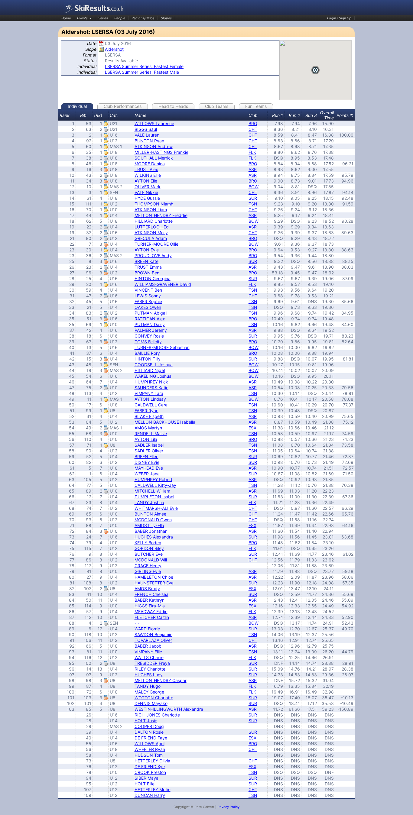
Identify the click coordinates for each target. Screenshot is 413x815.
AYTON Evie (147, 249)
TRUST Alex (146, 169)
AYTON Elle (146, 180)
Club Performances (122, 106)
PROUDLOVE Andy (153, 255)
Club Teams (216, 106)
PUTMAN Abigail (151, 312)
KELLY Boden (148, 542)
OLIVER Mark (148, 186)
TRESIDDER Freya (152, 663)
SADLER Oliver (149, 450)
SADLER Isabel (149, 445)
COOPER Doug (149, 726)
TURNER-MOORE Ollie (156, 244)
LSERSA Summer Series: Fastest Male (142, 72)
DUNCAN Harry (150, 795)
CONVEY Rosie (149, 335)
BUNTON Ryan (149, 140)
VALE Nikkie (146, 192)
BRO (253, 123)
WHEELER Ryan (150, 749)
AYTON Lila (146, 439)
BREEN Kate (146, 261)
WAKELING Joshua (153, 376)
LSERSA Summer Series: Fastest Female (144, 66)
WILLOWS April (149, 743)
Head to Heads (173, 106)
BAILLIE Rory (147, 353)
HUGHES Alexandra (154, 536)
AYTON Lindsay (150, 399)
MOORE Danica (150, 163)
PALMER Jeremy (151, 330)
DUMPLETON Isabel (154, 496)
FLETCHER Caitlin (152, 617)
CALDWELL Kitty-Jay (155, 485)
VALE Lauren (147, 134)
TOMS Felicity (148, 341)
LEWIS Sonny (148, 295)
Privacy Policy (228, 807)
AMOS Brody (147, 588)
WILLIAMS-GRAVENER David (163, 284)
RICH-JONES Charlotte (157, 714)
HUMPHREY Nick (151, 381)
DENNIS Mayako (151, 703)
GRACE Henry (148, 565)
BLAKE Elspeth (149, 416)
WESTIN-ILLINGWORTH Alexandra (169, 709)
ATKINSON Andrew (154, 146)
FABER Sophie (148, 301)
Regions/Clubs (143, 18)
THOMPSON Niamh (154, 203)
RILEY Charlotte (150, 668)
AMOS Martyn (148, 427)
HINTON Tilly (148, 358)
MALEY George (149, 691)
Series (103, 18)
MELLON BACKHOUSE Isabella (165, 422)
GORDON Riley (149, 548)
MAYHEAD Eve (149, 468)
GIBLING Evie (148, 571)
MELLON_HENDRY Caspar (161, 680)
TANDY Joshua (149, 502)
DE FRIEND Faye (151, 737)
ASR (253, 169)
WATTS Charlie (149, 657)
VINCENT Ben (148, 290)
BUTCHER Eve (149, 554)
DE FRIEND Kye (150, 766)
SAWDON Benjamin (153, 634)
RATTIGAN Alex (150, 318)
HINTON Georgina (153, 278)
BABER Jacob (148, 645)
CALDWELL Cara (151, 404)
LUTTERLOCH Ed (152, 226)
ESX (252, 427)
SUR (253, 198)
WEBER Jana (147, 473)
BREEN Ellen (146, 456)
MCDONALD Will (151, 559)
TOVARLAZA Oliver (153, 640)
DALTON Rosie (149, 732)
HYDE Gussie (147, 198)
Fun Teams (256, 106)
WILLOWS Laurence (154, 123)
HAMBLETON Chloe (154, 577)
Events (82, 18)
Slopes (166, 18)
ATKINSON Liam (151, 209)
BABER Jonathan (151, 531)
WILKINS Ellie (148, 175)
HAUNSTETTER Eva (154, 582)
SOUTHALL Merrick (154, 157)
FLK (252, 152)
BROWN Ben (147, 272)
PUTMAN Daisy (150, 324)
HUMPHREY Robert (153, 479)
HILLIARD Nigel (150, 370)
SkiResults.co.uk (94, 8)
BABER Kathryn (149, 600)
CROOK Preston (150, 772)
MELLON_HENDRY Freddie (161, 215)
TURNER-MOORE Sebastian (162, 347)
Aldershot (114, 49)
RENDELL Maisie (151, 433)
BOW (254, 186)
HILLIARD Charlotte (154, 221)
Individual (77, 106)
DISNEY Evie (147, 462)
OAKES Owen (148, 307)
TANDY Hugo (148, 686)
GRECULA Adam (151, 238)
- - (137, 623)
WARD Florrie (147, 628)
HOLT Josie (146, 720)
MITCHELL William (152, 490)
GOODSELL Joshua (154, 364)
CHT (253, 129)
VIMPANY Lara (149, 393)
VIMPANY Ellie (148, 651)
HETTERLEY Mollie (153, 789)
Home (66, 18)
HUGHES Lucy (149, 674)
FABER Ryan (146, 410)
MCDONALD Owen (153, 519)
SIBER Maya (146, 778)
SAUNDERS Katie (151, 387)
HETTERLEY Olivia (152, 760)
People (119, 18)
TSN (253, 203)
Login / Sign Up (339, 18)
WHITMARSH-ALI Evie (156, 508)
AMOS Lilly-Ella (149, 525)
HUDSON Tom (149, 755)
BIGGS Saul (146, 129)
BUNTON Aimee (150, 513)
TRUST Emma (148, 267)
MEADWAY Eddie (151, 611)
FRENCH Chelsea (151, 594)
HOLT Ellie (144, 783)
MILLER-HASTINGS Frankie (161, 152)
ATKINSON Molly (151, 232)
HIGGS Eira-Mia (150, 605)
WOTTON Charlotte (154, 697)
